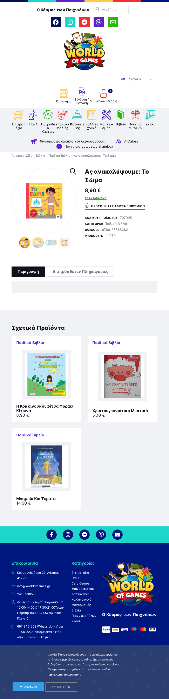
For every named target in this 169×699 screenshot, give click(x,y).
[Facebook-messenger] (84, 22)
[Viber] (99, 22)
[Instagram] (70, 22)
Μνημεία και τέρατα (36, 499)
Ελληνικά (133, 79)
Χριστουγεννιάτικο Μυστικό (120, 411)
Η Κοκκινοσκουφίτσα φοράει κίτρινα (44, 408)
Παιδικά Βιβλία (59, 156)
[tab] (28, 272)
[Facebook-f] (51, 535)
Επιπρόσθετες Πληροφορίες (80, 271)
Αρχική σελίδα (22, 156)
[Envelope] (113, 22)
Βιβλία (40, 156)
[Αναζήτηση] (97, 9)
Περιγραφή (28, 271)
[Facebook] (56, 22)
